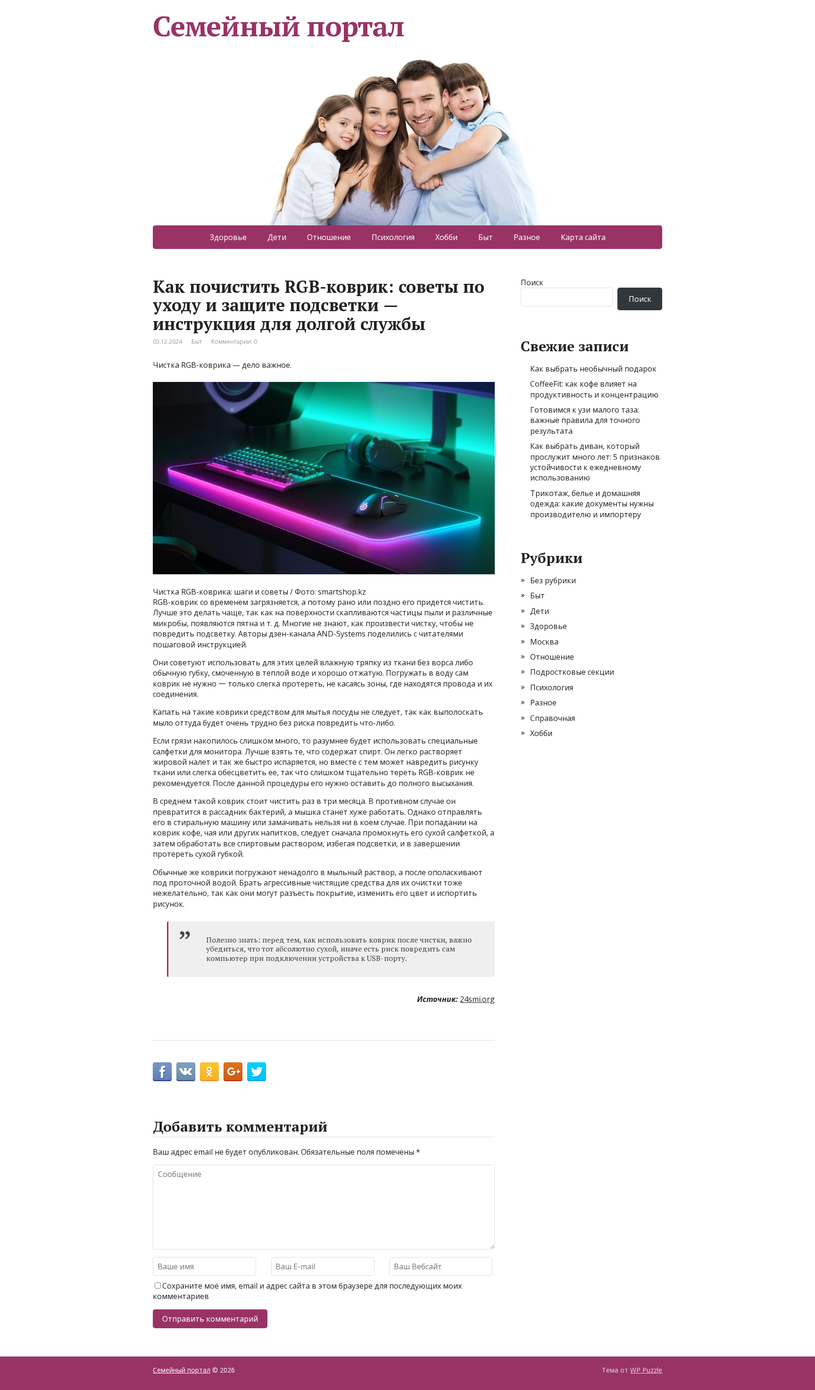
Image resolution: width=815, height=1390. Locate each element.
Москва (544, 642)
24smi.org (477, 999)
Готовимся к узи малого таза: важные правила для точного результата (585, 420)
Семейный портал (278, 26)
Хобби (446, 237)
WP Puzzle (646, 1369)
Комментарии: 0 (234, 342)
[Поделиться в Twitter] (256, 1071)
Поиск (532, 282)
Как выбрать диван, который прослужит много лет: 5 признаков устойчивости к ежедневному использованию (595, 462)
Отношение (329, 237)
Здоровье (228, 237)
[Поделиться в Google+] (233, 1071)
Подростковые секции (572, 672)
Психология (393, 237)
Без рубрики (553, 580)
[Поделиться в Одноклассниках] (209, 1071)
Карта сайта (583, 237)
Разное (527, 237)
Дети (276, 237)
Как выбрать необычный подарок (593, 369)
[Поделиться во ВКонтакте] (185, 1071)
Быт (485, 237)
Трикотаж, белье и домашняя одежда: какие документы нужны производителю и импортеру (592, 504)
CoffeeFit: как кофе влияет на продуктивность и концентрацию (594, 389)
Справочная (552, 718)
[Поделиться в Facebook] (162, 1071)
